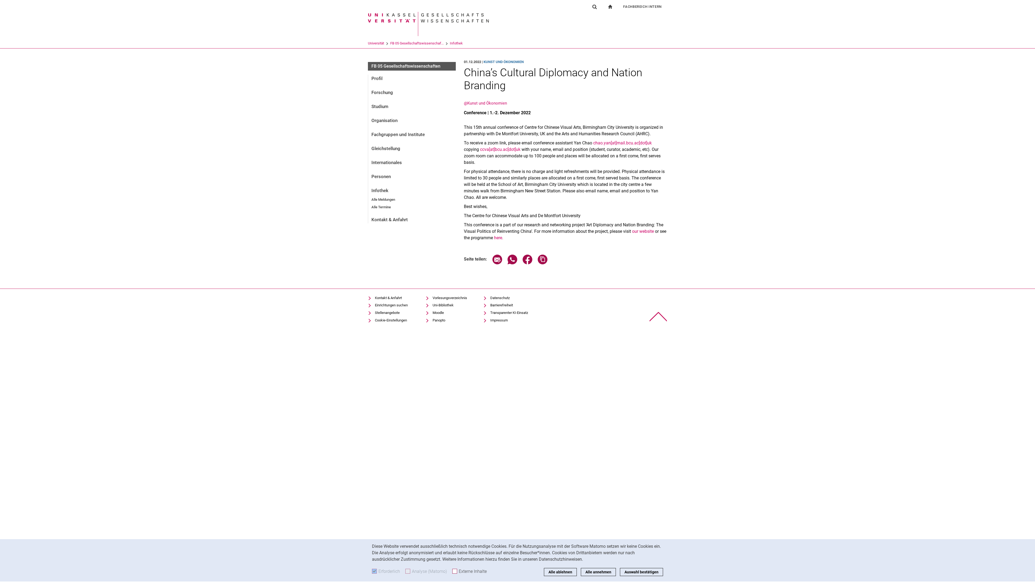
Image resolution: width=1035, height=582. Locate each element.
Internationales (386, 162)
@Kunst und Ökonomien (485, 103)
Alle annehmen (598, 572)
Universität (376, 43)
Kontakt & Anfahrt (389, 219)
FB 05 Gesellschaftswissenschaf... (417, 43)
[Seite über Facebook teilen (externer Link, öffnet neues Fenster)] (527, 262)
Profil (376, 78)
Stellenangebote (387, 313)
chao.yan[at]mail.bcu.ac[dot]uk (622, 143)
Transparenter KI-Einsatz (509, 313)
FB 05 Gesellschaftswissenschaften (405, 66)
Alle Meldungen (383, 200)
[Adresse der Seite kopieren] (542, 262)
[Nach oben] (658, 316)
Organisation (384, 120)
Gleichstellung (385, 148)
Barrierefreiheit (501, 305)
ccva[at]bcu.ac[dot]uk (500, 149)
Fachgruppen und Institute (398, 134)
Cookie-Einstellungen (391, 320)
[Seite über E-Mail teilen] (497, 262)
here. (498, 237)
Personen (381, 176)
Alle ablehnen (560, 572)
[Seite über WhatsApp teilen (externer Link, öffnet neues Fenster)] (512, 262)
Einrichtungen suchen (391, 305)
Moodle (438, 313)
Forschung (382, 92)
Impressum (499, 320)
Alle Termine (381, 207)
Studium (379, 106)
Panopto (439, 320)
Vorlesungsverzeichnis (450, 298)
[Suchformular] (594, 6)
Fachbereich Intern (642, 7)
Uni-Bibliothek (443, 305)
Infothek (456, 43)
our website (643, 231)
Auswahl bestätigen (641, 572)
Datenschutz (500, 298)
